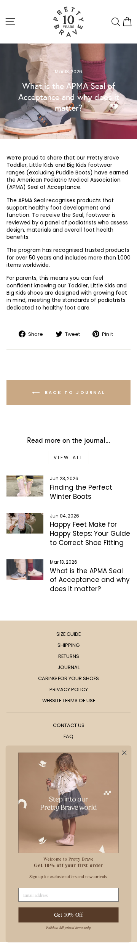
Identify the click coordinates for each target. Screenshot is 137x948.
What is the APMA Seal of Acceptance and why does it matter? (90, 580)
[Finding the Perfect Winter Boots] (24, 486)
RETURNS (68, 656)
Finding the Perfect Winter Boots (81, 492)
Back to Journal (74, 392)
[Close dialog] (124, 753)
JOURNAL (68, 667)
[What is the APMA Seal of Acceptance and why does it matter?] (24, 569)
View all (69, 457)
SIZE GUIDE (68, 634)
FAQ (68, 736)
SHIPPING (68, 645)
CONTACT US (68, 725)
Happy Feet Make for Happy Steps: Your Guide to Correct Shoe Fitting (90, 533)
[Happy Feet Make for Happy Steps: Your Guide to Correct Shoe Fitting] (24, 523)
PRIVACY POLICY (68, 689)
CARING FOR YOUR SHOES (68, 678)
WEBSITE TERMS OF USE (68, 700)
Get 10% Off (68, 915)
